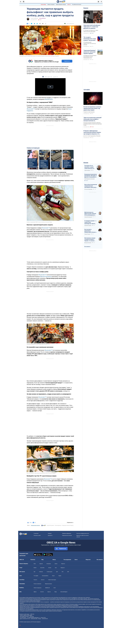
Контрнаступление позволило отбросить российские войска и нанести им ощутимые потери (92, 124)
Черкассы (63, 563)
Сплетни (42, 591)
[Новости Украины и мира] (43, 525)
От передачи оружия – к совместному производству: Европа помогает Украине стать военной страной (90, 222)
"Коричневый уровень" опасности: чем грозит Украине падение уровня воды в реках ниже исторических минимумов (89, 52)
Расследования (67, 559)
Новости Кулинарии (52, 579)
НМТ (68, 571)
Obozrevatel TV (31, 109)
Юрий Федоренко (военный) (89, 178)
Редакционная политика (35, 525)
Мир (42, 559)
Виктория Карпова (87, 242)
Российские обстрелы (76, 4)
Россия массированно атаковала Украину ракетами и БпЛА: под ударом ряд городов (92, 108)
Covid (54, 587)
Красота (49, 591)
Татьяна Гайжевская (34, 18)
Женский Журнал (63, 591)
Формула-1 (63, 567)
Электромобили (45, 575)
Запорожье (49, 563)
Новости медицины (37, 587)
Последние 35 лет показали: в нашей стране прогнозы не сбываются (89, 167)
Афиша (35, 591)
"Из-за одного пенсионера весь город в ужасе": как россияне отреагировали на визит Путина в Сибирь (89, 39)
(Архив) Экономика (50, 525)
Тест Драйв (36, 575)
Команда (49, 533)
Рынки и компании (37, 583)
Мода (56, 591)
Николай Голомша (87, 225)
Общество (88, 559)
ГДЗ (34, 571)
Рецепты (35, 579)
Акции (53, 575)
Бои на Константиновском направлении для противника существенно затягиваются (90, 186)
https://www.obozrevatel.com (61, 597)
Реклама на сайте (37, 535)
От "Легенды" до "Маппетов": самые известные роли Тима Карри (90, 31)
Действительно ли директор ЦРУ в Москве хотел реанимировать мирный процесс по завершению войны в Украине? (90, 214)
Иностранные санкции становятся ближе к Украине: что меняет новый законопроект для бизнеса (90, 239)
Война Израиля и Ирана (61, 4)
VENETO (69, 4)
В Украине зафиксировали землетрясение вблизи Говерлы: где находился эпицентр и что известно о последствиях (92, 132)
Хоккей (49, 567)
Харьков (41, 563)
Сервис (59, 575)
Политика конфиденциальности (82, 533)
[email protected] (34, 618)
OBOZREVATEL (49, 99)
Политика (32, 559)
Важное (85, 8)
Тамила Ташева (87, 234)
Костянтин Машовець (88, 189)
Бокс (56, 567)
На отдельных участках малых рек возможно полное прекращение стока (89, 56)
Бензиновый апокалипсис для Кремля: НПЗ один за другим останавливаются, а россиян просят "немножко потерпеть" (90, 176)
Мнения (85, 162)
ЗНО (62, 571)
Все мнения (87, 246)
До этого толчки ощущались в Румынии (91, 135)
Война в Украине (51, 4)
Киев (35, 563)
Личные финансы (42, 18)
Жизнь (54, 559)
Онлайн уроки (49, 571)
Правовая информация (66, 533)
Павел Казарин (87, 170)
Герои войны (43, 4)
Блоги (76, 559)
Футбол (35, 567)
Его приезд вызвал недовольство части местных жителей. (89, 43)
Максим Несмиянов (46, 276)
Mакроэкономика (48, 583)
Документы (50, 535)
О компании (36, 533)
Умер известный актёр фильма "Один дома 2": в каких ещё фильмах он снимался (91, 27)
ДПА (57, 571)
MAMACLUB (47, 587)
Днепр (56, 563)
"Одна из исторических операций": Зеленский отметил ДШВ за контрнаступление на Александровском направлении (92, 119)
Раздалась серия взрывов (88, 111)
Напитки (42, 579)
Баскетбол (42, 567)
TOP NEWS (86, 89)
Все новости (100, 559)
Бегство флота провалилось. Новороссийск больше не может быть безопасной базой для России (90, 231)
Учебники (41, 571)
